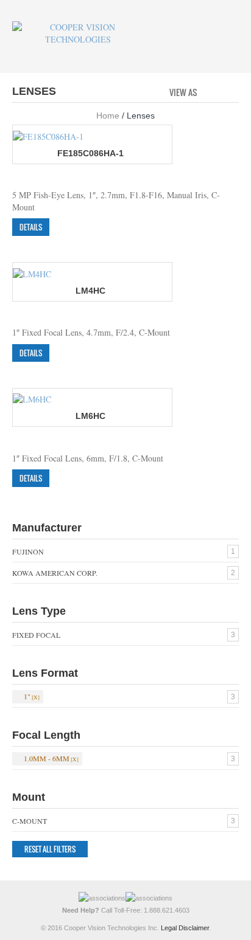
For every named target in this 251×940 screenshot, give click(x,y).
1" (27, 696)
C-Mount (29, 821)
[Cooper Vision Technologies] (78, 33)
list (230, 91)
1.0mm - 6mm (46, 758)
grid (209, 91)
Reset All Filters (50, 849)
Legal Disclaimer (185, 927)
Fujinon (28, 551)
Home (107, 115)
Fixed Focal (36, 635)
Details (30, 227)
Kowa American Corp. (54, 573)
